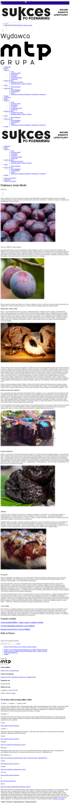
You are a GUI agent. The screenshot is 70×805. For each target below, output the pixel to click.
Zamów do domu (8, 80)
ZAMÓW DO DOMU (17, 82)
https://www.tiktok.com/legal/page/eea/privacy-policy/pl (16, 786)
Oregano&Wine (15, 91)
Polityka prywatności (59, 798)
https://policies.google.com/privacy (10, 725)
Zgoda (4, 703)
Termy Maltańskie (16, 90)
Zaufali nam (14, 79)
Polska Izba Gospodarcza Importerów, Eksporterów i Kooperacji (28, 94)
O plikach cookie (21, 703)
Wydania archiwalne (16, 25)
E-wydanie (14, 76)
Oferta (6, 85)
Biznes (6, 68)
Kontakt (6, 96)
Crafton (13, 693)
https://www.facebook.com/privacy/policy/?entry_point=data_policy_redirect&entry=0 (24, 758)
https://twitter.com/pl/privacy (8, 781)
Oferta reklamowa (16, 86)
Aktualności (7, 67)
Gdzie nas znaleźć (27, 25)
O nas (12, 71)
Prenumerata (7, 25)
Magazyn (6, 70)
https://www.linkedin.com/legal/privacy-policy (13, 744)
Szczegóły (11, 703)
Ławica (13, 93)
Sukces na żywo (8, 88)
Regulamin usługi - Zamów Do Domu (21, 83)
